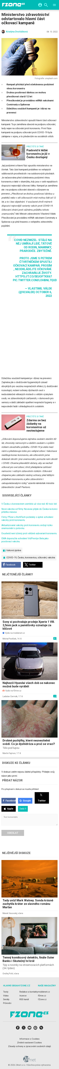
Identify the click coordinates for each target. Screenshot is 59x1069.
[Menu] (54, 5)
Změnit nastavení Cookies (29, 1042)
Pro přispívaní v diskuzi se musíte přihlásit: (20, 789)
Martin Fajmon (9, 753)
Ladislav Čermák (10, 696)
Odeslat (12, 832)
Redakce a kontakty (28, 992)
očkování (42, 557)
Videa (5, 995)
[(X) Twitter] (23, 1028)
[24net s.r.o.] (29, 1061)
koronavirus (31, 557)
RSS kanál (24, 999)
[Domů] (13, 5)
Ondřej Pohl (8, 973)
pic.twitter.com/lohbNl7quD (35, 280)
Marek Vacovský (10, 913)
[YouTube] (29, 1028)
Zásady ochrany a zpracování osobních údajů (29, 1046)
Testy (5, 992)
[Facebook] (18, 1028)
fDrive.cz (42, 995)
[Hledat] (46, 5)
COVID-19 (11, 557)
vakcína (51, 557)
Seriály (6, 999)
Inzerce (22, 995)
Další (22, 808)
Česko (21, 557)
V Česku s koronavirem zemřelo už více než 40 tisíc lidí (29, 503)
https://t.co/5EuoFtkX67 (33, 276)
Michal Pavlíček (9, 639)
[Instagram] (35, 1028)
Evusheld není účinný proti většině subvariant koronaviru (29, 533)
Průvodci (7, 1003)
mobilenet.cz (44, 992)
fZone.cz (42, 999)
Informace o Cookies (29, 1039)
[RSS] (41, 1028)
